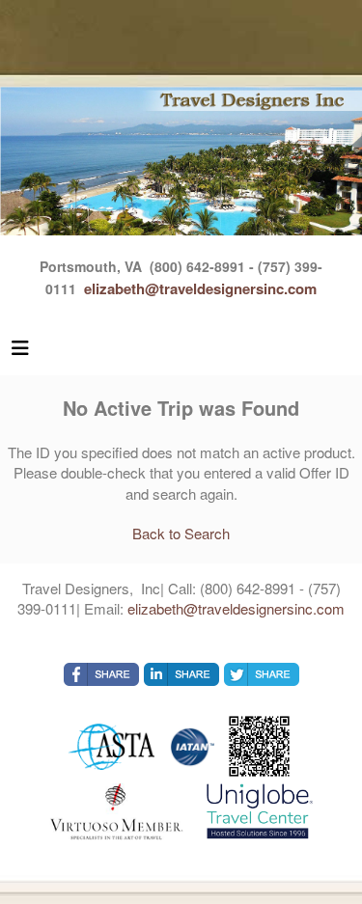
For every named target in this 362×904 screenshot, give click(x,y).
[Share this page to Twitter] (261, 674)
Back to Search (181, 533)
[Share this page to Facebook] (101, 674)
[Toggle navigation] (20, 352)
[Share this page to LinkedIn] (181, 674)
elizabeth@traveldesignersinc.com (200, 288)
